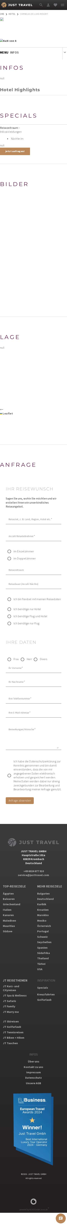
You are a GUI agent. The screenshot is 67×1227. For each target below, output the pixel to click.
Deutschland (45, 899)
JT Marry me (11, 1012)
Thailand (43, 958)
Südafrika (43, 953)
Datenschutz (33, 1078)
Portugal (43, 931)
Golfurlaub (44, 1000)
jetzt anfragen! (15, 151)
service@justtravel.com (33, 875)
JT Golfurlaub (12, 1027)
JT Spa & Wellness (15, 996)
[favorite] (55, 5)
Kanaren (8, 915)
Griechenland (11, 904)
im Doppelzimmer (25, 558)
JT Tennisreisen (13, 1032)
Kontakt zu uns (33, 1067)
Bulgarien (43, 894)
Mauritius (9, 926)
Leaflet (7, 414)
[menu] (62, 5)
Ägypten (8, 894)
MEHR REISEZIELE (49, 886)
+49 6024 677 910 (33, 871)
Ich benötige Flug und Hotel (31, 616)
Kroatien (43, 910)
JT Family (9, 1006)
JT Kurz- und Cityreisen (11, 988)
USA (39, 969)
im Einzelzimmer (24, 551)
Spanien (42, 948)
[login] (48, 5)
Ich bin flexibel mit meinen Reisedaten (37, 599)
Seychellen (44, 942)
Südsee (7, 931)
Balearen (9, 899)
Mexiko (41, 921)
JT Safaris (9, 1001)
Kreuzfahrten (46, 994)
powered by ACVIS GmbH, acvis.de (33, 1209)
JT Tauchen (10, 1043)
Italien (7, 910)
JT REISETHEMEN (15, 980)
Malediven (9, 921)
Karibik (41, 904)
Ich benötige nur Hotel (27, 609)
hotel (12, 14)
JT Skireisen (11, 1022)
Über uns (33, 1062)
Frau (16, 659)
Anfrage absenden (20, 801)
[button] (1, 409)
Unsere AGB (33, 1083)
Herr (29, 659)
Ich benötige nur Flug (26, 623)
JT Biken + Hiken (13, 1038)
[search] (41, 5)
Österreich (44, 926)
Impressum (33, 1072)
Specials (42, 988)
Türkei (41, 964)
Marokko (43, 915)
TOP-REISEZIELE (14, 886)
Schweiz (42, 937)
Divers (43, 659)
